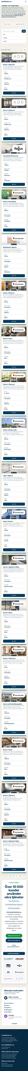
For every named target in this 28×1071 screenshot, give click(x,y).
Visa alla (15, 1023)
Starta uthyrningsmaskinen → (14, 946)
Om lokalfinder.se (5, 1047)
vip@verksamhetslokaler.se (8, 16)
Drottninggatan (8, 1009)
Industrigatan (7, 1011)
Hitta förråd (4, 1063)
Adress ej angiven (8, 1003)
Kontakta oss (4, 1048)
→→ (20, 876)
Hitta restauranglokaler (7, 1064)
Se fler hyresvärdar (14, 953)
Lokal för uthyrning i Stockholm (9, 1054)
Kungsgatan (7, 1007)
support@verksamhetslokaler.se (9, 1040)
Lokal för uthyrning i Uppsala (8, 1058)
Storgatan (6, 1005)
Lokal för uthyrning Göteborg (8, 1055)
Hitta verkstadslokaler (6, 1066)
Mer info (14, 93)
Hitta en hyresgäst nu (14, 940)
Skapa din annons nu (14, 935)
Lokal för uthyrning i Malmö (8, 1056)
